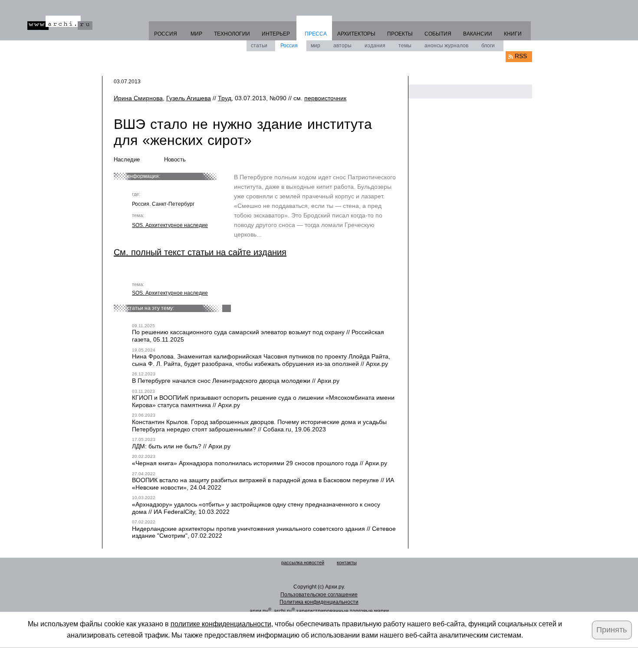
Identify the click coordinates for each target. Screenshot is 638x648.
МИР (196, 34)
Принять (611, 629)
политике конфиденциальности (221, 624)
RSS (521, 56)
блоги (488, 46)
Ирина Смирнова (138, 98)
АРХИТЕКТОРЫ (356, 34)
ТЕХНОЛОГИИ (232, 34)
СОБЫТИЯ (437, 34)
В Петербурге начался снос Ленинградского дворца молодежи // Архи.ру (235, 380)
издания (375, 46)
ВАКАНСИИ (477, 34)
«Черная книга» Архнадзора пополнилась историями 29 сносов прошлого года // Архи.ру (259, 463)
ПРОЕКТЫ (400, 34)
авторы (342, 46)
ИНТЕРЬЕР (276, 34)
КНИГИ (513, 34)
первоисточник (325, 98)
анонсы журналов (446, 46)
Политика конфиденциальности (319, 602)
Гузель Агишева (188, 98)
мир (315, 46)
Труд (224, 98)
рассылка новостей (302, 562)
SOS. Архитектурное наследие (170, 225)
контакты (347, 562)
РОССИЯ (165, 34)
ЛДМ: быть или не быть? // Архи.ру (181, 446)
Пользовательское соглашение (319, 595)
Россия (289, 46)
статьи (259, 46)
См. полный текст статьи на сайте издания (200, 252)
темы (404, 46)
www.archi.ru (59, 23)
